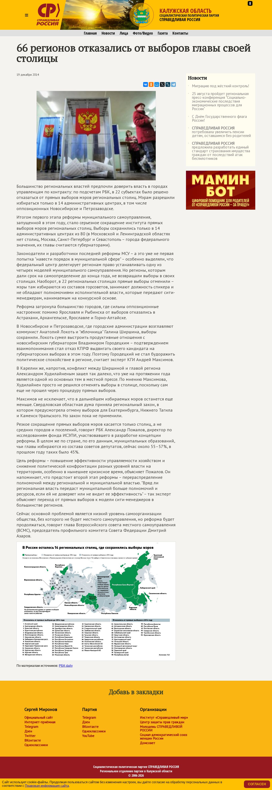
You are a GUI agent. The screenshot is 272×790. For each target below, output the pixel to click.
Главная (90, 33)
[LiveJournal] (167, 84)
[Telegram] (173, 84)
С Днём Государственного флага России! (217, 119)
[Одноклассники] (151, 84)
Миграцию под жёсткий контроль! (218, 86)
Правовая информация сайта (47, 785)
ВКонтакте (32, 740)
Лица (124, 33)
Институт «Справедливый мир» (164, 717)
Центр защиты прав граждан (162, 722)
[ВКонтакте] (145, 84)
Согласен (257, 784)
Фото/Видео (143, 33)
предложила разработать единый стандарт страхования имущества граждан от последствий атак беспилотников (219, 151)
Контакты (180, 33)
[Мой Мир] (156, 84)
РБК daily (66, 665)
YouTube (88, 736)
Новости (108, 33)
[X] (162, 84)
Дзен (28, 731)
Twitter (29, 736)
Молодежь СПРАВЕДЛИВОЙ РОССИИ (161, 728)
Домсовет (147, 743)
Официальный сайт (38, 717)
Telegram (31, 726)
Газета (163, 33)
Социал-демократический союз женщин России (163, 736)
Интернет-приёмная (39, 722)
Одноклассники (36, 745)
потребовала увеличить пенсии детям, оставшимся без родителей (219, 132)
